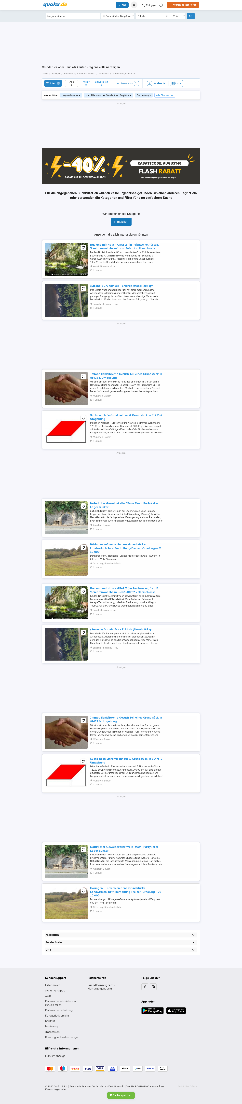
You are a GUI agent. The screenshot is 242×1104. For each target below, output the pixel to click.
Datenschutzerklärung (59, 1010)
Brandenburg (143, 95)
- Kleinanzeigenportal (101, 986)
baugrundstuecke (70, 95)
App (124, 4)
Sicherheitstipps (55, 990)
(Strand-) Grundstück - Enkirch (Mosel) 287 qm (121, 285)
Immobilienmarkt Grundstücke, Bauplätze (107, 95)
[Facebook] (145, 987)
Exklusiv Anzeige (55, 1056)
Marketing (51, 1026)
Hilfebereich (52, 985)
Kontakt (50, 1021)
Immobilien (121, 221)
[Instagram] (153, 987)
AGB (48, 996)
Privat (86, 83)
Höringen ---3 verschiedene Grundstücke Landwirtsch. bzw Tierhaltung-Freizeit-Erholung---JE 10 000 (125, 548)
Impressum (52, 1031)
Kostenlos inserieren (184, 4)
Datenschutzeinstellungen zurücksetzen (61, 1003)
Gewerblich (101, 83)
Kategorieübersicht (57, 1015)
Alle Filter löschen (164, 95)
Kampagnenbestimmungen (62, 1037)
